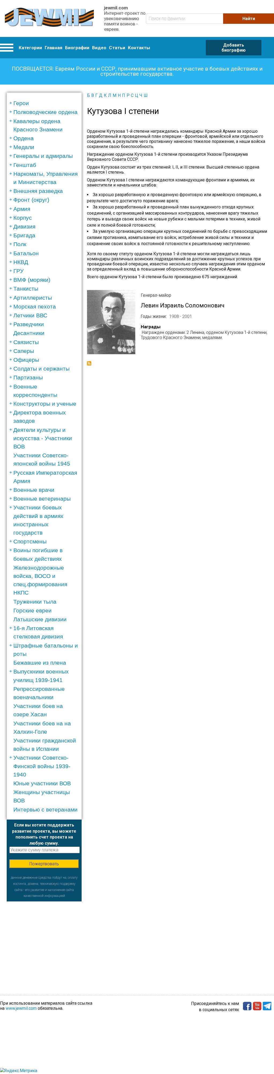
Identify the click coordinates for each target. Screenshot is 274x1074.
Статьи (117, 47)
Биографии (77, 47)
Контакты (139, 47)
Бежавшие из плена (39, 663)
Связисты (26, 342)
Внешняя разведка (38, 191)
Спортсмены (30, 541)
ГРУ (18, 271)
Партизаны (28, 377)
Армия (21, 209)
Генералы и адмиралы (43, 156)
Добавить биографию (234, 48)
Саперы (23, 351)
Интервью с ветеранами (45, 809)
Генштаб (24, 165)
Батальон (26, 253)
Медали (23, 147)
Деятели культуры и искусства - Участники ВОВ (42, 438)
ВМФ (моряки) (31, 280)
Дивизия (24, 226)
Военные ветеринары (42, 499)
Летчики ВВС (30, 315)
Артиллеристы (32, 298)
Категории (30, 47)
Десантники (28, 333)
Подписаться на (89, 363)
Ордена (23, 138)
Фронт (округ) (31, 200)
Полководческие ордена (45, 112)
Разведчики (28, 324)
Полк (19, 244)
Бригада (24, 235)
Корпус (22, 218)
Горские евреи (32, 610)
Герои (21, 103)
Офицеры (26, 360)
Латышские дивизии (40, 619)
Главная (53, 47)
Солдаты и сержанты (41, 368)
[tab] (45, 103)
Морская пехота (34, 306)
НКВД (20, 262)
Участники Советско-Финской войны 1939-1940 (41, 766)
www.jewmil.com (21, 1008)
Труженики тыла (34, 602)
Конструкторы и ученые (44, 404)
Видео (99, 47)
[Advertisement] (44, 934)
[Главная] (49, 18)
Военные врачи (33, 490)
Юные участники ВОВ (42, 783)
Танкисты (25, 288)
